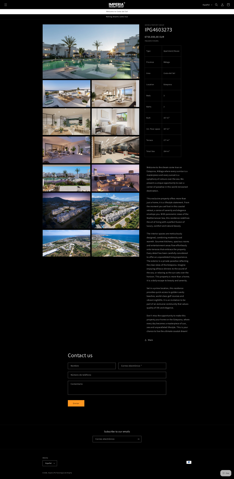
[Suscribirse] (138, 439)
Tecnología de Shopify (64, 473)
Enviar (76, 403)
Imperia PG (52, 473)
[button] (6, 5)
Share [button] (150, 340)
